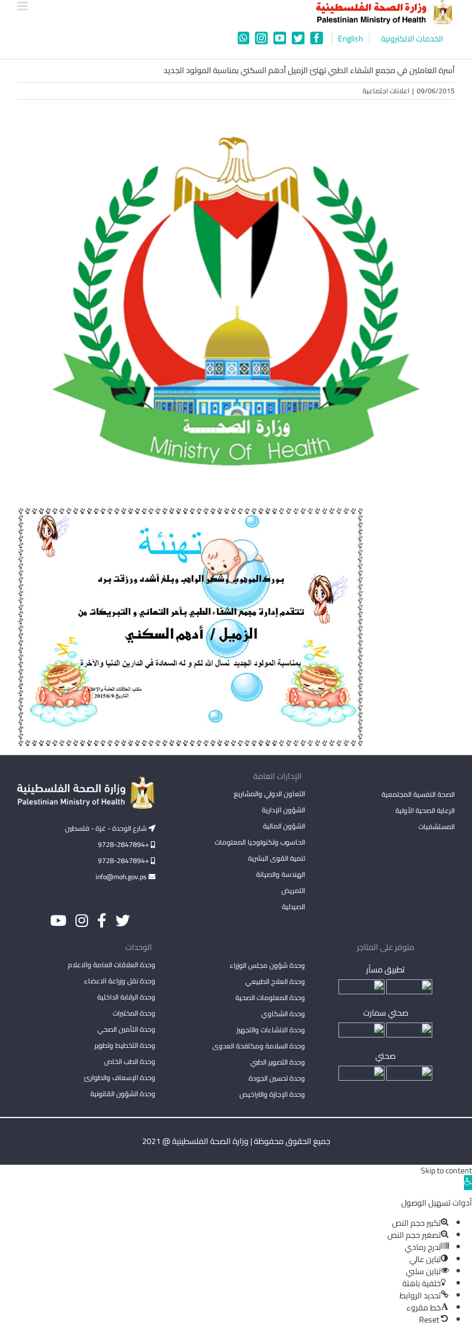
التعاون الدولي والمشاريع (269, 793)
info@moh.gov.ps (122, 876)
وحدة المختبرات (134, 1013)
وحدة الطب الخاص (129, 1061)
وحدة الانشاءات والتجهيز (271, 1029)
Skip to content (446, 1170)
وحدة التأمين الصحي (126, 1029)
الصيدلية (293, 906)
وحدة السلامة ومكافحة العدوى (258, 1045)
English (350, 39)
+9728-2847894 (124, 844)
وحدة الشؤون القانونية (122, 1093)
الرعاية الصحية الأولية (425, 810)
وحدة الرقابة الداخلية (126, 997)
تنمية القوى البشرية (276, 858)
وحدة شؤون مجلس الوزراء (267, 966)
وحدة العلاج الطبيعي (275, 981)
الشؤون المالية (284, 826)
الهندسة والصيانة (280, 874)
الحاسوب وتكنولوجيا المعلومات (260, 842)
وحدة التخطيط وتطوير (124, 1045)
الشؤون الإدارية (283, 809)
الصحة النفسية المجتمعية (418, 795)
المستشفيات (436, 826)
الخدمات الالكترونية (412, 38)
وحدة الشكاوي (283, 1013)
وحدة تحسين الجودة (277, 1078)
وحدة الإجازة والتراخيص (272, 1094)
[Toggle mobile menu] (23, 6)
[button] (468, 1182)
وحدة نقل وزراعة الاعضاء (119, 980)
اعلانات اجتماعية (386, 90)
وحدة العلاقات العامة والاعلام (111, 964)
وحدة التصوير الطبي (277, 1062)
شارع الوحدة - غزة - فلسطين (107, 828)
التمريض (293, 890)
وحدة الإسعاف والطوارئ (119, 1077)
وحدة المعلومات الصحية (270, 997)
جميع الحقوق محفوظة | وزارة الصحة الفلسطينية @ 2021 (236, 1141)
